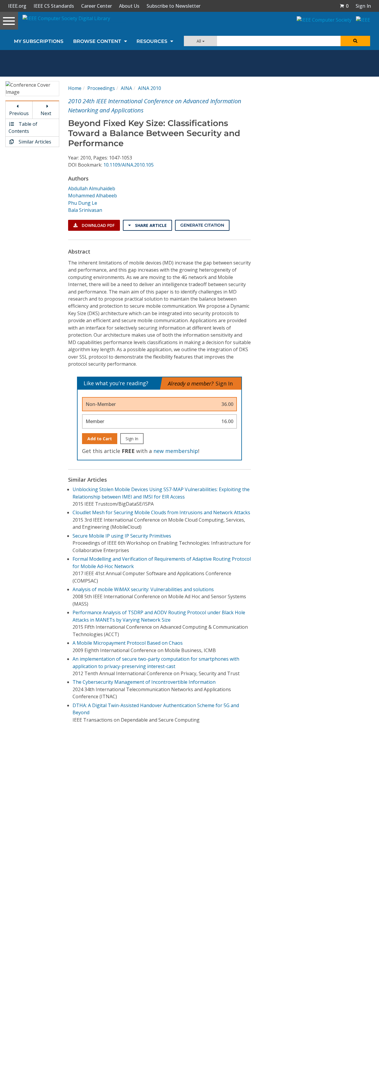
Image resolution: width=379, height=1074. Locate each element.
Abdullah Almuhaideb (91, 188)
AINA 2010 (149, 88)
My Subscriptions (38, 41)
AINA (126, 88)
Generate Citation (202, 225)
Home (74, 88)
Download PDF (98, 225)
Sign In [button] (363, 6)
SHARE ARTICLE (150, 225)
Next (46, 113)
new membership (175, 450)
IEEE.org (17, 6)
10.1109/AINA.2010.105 (128, 165)
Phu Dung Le (82, 203)
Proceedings (101, 88)
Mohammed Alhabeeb (92, 195)
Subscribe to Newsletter (173, 6)
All (199, 41)
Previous (19, 113)
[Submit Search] (355, 41)
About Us (129, 6)
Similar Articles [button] (34, 141)
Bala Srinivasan (85, 210)
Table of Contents (23, 127)
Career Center (96, 6)
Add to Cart (99, 438)
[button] (344, 6)
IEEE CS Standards (53, 6)
